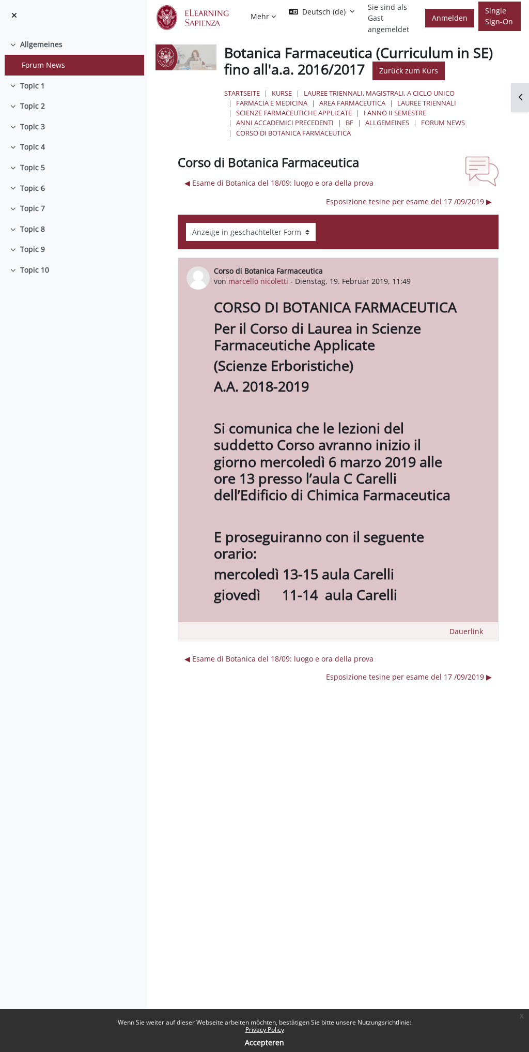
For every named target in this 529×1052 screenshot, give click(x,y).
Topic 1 (32, 86)
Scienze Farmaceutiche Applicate (294, 112)
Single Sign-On (499, 16)
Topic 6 (32, 188)
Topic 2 (32, 106)
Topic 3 (32, 126)
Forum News (43, 65)
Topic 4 (32, 147)
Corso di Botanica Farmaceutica (293, 133)
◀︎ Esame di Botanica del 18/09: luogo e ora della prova (279, 183)
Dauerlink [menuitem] (466, 631)
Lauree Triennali (426, 103)
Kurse (282, 93)
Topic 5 (32, 167)
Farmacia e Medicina (271, 103)
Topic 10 (34, 270)
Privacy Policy (264, 1029)
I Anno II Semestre (395, 112)
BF (349, 122)
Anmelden (450, 18)
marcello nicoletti (258, 281)
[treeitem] (73, 54)
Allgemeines (41, 44)
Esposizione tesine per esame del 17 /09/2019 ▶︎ (409, 201)
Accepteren (264, 1042)
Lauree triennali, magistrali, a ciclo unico (379, 93)
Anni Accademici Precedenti (285, 122)
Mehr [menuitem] (260, 16)
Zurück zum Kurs (408, 71)
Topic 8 (32, 229)
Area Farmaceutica (352, 103)
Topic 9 (32, 249)
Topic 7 (32, 208)
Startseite (242, 93)
